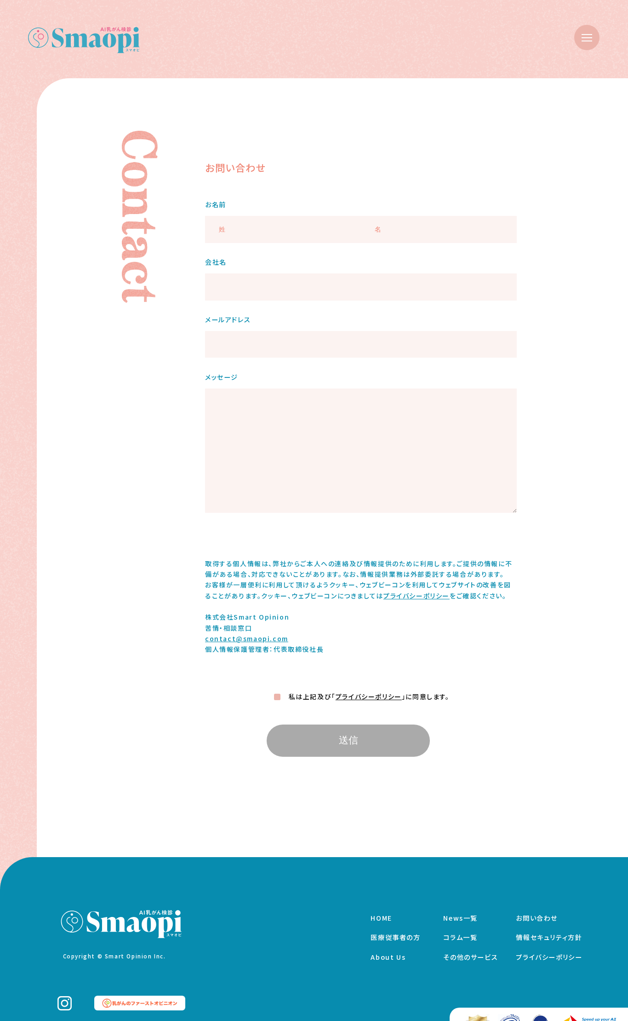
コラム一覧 (460, 937)
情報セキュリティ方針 (549, 937)
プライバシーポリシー (416, 595)
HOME (381, 917)
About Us (388, 957)
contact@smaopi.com (246, 638)
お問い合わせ (537, 917)
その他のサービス (470, 957)
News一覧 (460, 917)
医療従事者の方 (395, 937)
